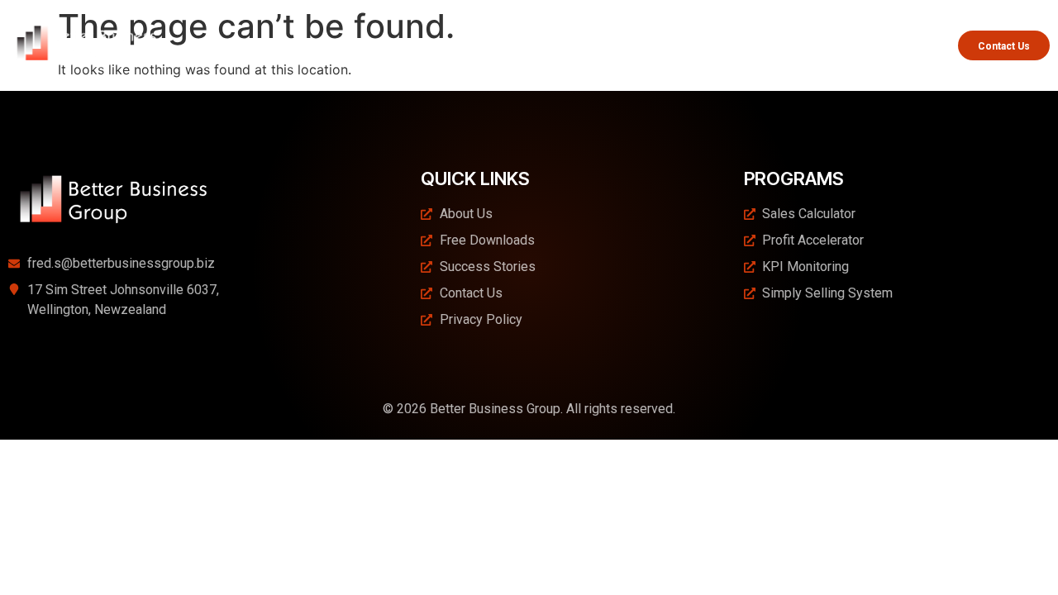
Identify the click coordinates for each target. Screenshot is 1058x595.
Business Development (553, 44)
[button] (560, 45)
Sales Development (686, 44)
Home (403, 44)
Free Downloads (803, 44)
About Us (459, 44)
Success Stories (895, 44)
